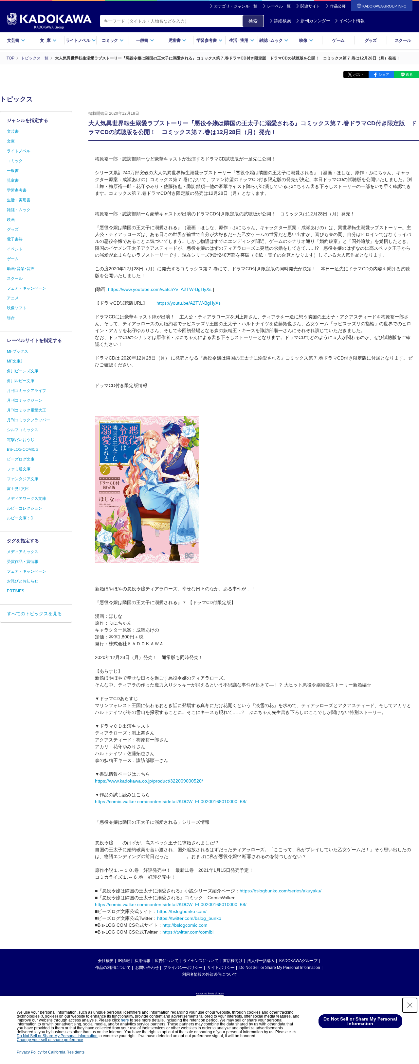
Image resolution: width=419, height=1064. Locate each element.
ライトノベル (18, 151)
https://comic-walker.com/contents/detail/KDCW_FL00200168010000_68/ (170, 801)
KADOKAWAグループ (298, 960)
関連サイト (310, 6)
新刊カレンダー (315, 20)
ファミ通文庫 (18, 469)
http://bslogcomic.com (185, 925)
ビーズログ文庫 (20, 459)
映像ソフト (17, 308)
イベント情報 (352, 20)
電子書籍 (15, 239)
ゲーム (338, 40)
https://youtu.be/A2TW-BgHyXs (188, 303)
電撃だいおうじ (20, 439)
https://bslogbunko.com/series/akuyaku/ (280, 890)
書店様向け (233, 960)
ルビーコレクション (24, 508)
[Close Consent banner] (410, 1005)
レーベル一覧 (279, 6)
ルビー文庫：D (20, 518)
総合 (11, 317)
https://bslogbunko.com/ (182, 911)
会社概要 (106, 960)
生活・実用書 (18, 200)
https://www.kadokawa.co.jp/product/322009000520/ (149, 781)
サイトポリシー (221, 967)
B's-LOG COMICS (22, 449)
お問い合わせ (147, 967)
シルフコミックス (22, 430)
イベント (15, 249)
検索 (253, 21)
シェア (383, 74)
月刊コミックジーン (24, 400)
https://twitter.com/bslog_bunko (189, 918)
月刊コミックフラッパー (28, 420)
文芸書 (13, 131)
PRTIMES (15, 591)
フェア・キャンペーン (26, 288)
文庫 (11, 141)
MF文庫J (14, 361)
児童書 (13, 180)
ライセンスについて (200, 960)
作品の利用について (113, 967)
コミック (15, 161)
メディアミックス (22, 551)
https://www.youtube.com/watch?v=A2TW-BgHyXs (159, 289)
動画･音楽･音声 (20, 268)
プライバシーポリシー (183, 967)
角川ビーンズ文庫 (22, 371)
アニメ (13, 298)
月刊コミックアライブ (26, 390)
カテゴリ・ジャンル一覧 (235, 6)
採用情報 (142, 960)
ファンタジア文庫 (22, 479)
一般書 (13, 170)
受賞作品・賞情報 (22, 561)
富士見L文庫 (18, 488)
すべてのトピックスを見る (34, 613)
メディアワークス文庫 (26, 498)
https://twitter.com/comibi (187, 932)
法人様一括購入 (261, 960)
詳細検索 (282, 20)
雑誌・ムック (18, 210)
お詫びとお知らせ (22, 581)
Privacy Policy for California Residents (50, 1052)
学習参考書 (17, 190)
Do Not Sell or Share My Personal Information (279, 968)
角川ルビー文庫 (20, 381)
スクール (403, 40)
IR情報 (124, 960)
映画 (11, 219)
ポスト (358, 74)
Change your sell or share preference (50, 1040)
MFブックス (17, 351)
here (125, 1020)
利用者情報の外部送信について (209, 974)
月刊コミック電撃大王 (26, 410)
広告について (166, 960)
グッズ (371, 40)
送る (409, 74)
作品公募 (338, 6)
